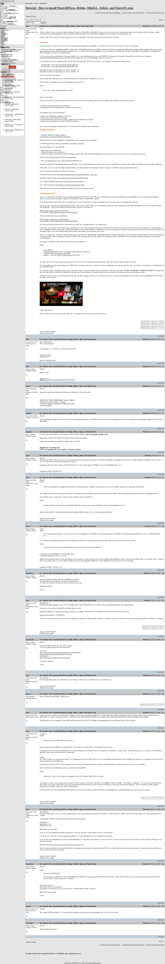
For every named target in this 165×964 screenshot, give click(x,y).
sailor (27, 366)
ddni (27, 339)
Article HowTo (4, 97)
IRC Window (4, 15)
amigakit (28, 432)
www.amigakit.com (50, 449)
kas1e (27, 26)
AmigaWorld (4, 40)
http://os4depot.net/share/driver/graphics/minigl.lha (55, 137)
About (2, 87)
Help (1, 94)
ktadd (28, 455)
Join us (42, 331)
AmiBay (3, 37)
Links (1, 20)
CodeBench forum (7, 61)
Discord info (4, 16)
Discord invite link (5, 18)
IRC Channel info (5, 13)
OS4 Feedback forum (8, 49)
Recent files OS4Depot (7, 9)
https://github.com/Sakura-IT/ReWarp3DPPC (63, 212)
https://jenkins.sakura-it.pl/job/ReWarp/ (57, 219)
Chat (1, 11)
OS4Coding (4, 39)
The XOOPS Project (94, 963)
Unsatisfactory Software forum (10, 85)
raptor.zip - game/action (12, 109)
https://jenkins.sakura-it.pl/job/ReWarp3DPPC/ (64, 221)
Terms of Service (5, 90)
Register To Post (31, 16)
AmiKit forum (5, 58)
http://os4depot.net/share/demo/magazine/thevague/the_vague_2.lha (76, 174)
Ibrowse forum (6, 70)
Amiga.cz (3, 44)
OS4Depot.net (4, 23)
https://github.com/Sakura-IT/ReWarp (56, 211)
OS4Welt (3, 27)
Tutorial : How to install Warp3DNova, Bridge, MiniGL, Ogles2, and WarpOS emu (79, 8)
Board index (29, 3)
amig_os (28, 694)
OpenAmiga (4, 25)
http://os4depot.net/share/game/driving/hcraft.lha (69, 185)
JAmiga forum (5, 71)
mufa (27, 712)
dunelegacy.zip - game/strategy (14, 124)
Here (72, 554)
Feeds (2, 4)
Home (2, 3)
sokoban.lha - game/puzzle (13, 119)
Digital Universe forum (8, 63)
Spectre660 (29, 923)
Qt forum (4, 77)
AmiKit (2, 35)
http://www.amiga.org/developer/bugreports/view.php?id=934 (65, 844)
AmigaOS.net (4, 30)
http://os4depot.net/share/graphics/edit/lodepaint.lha (72, 178)
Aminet (2, 32)
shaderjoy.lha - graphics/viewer (14, 129)
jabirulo (28, 906)
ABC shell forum (6, 56)
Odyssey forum (6, 73)
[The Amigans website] (7, 1)
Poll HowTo (3, 95)
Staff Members (4, 92)
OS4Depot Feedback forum (9, 51)
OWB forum (5, 75)
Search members (5, 102)
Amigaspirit (3, 34)
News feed (3, 6)
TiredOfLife (30, 573)
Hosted (2, 46)
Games (36, 3)
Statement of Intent (5, 89)
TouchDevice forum (7, 82)
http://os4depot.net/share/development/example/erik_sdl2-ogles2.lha (60, 652)
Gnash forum (5, 68)
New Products (62, 449)
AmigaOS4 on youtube (47, 333)
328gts (28, 386)
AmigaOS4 (43, 3)
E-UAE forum (5, 66)
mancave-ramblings (45, 405)
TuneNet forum (6, 83)
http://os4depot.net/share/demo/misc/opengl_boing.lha (56, 654)
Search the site (4, 101)
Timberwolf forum (7, 80)
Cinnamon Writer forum (8, 59)
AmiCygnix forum (7, 54)
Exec (1, 42)
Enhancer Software (74, 449)
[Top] (160, 335)
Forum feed (3, 8)
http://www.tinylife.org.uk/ (48, 360)
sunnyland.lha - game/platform (14, 114)
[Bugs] (11, 23)
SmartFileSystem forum (8, 78)
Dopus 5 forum (6, 64)
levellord (28, 413)
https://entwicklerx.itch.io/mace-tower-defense (70, 181)
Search (2, 99)
